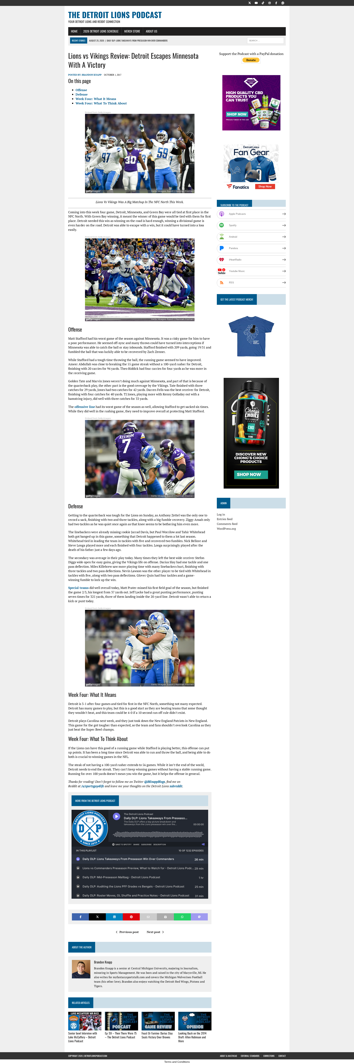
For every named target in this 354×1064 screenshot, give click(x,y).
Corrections (269, 1055)
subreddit (176, 786)
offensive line (84, 407)
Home (74, 31)
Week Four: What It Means (96, 99)
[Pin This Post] (131, 916)
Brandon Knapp (92, 74)
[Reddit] (283, 2)
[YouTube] (256, 2)
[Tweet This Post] (97, 916)
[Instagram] (270, 2)
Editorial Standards (250, 1055)
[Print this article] (165, 916)
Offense (81, 90)
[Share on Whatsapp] (182, 916)
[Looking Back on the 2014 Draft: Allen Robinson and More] (194, 1028)
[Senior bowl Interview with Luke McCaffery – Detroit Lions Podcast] (84, 1028)
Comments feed (227, 524)
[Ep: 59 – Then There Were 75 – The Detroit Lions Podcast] (121, 1028)
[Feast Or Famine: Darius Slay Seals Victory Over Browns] (158, 1028)
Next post (153, 932)
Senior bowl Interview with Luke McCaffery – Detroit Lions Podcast (82, 1037)
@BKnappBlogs (154, 782)
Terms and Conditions (177, 1061)
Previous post (129, 932)
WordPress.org (226, 529)
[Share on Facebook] (80, 916)
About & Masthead (228, 1055)
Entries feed (224, 519)
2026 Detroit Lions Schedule (101, 31)
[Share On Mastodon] (199, 916)
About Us (151, 31)
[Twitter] (250, 2)
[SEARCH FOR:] (265, 40)
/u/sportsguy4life (92, 786)
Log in (221, 514)
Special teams (78, 588)
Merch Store (132, 31)
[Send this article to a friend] (148, 916)
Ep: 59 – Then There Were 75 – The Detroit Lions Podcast (121, 1035)
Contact (282, 1055)
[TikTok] (263, 2)
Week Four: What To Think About (101, 103)
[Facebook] (276, 2)
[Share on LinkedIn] (114, 916)
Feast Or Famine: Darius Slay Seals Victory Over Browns (157, 1035)
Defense (82, 94)
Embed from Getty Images (98, 112)
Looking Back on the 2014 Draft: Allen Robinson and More (192, 1037)
